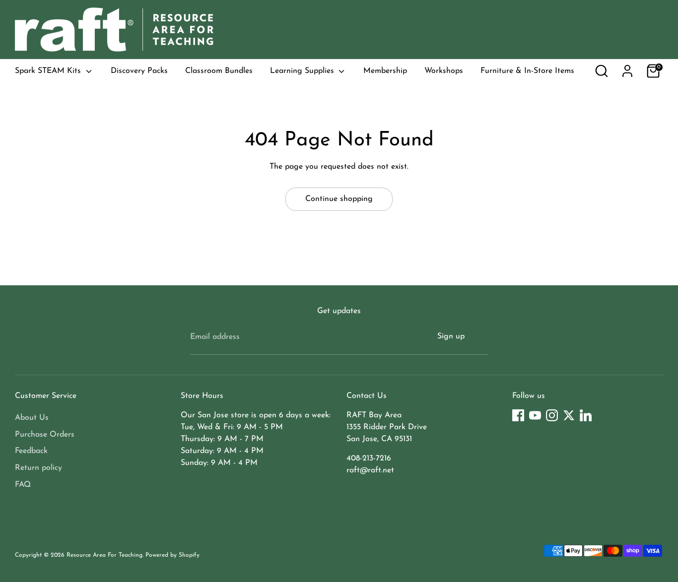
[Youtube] (535, 415)
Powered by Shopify (172, 555)
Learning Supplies (303, 71)
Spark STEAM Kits (49, 71)
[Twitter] (569, 415)
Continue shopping (339, 199)
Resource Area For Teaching (104, 555)
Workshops (443, 71)
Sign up (451, 336)
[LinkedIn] (586, 415)
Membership (385, 71)
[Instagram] (552, 415)
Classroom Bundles (219, 71)
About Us (32, 418)
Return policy (38, 468)
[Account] (627, 71)
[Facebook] (518, 415)
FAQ (23, 485)
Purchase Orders (44, 435)
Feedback (31, 451)
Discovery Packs (139, 71)
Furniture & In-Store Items (527, 71)
